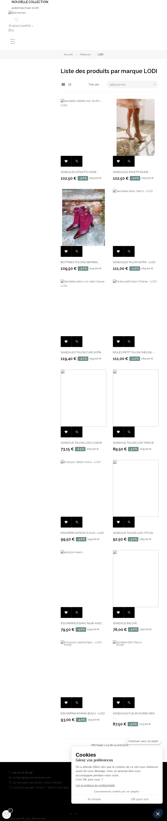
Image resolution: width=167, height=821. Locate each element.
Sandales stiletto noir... (79, 172)
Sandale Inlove (125, 623)
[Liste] (70, 84)
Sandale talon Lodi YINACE (133, 442)
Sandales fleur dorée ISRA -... (134, 715)
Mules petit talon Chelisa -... (134, 352)
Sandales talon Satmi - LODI (134, 262)
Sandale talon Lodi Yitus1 (133, 532)
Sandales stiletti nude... (131, 172)
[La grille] (63, 84)
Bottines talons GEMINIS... (80, 262)
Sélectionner (133, 84)
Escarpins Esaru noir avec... (82, 623)
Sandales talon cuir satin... (82, 352)
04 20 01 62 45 (22, 772)
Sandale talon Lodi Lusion (81, 442)
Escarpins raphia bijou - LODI (83, 713)
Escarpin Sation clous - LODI (82, 532)
